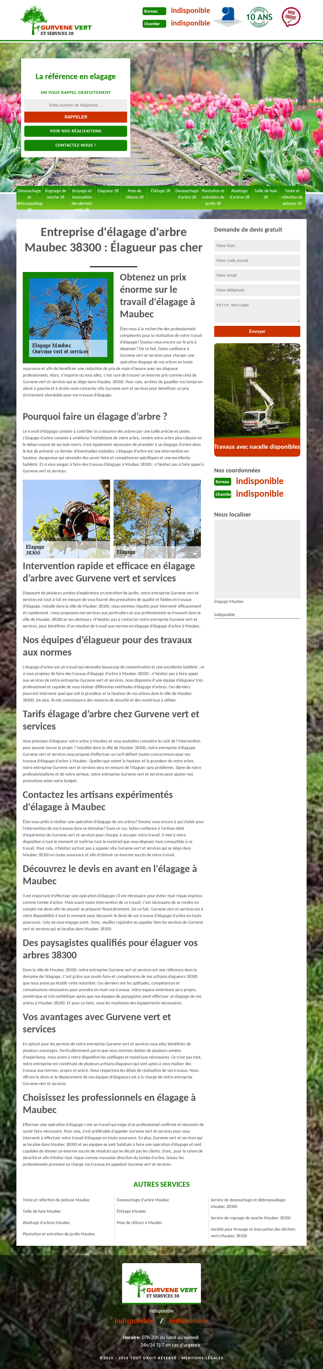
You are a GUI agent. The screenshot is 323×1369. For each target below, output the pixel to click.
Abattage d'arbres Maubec (46, 1223)
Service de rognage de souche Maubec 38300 (251, 1218)
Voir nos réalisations (76, 131)
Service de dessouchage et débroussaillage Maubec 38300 (248, 1203)
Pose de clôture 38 (135, 194)
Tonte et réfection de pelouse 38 (292, 197)
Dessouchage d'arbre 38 (187, 194)
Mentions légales (203, 1358)
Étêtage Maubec (131, 1211)
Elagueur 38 (108, 191)
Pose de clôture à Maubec (139, 1223)
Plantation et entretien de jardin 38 (213, 197)
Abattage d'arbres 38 (240, 194)
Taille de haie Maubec (42, 1211)
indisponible (190, 11)
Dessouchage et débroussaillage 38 (29, 199)
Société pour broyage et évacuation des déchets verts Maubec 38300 (253, 1233)
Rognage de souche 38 (55, 194)
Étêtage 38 (160, 191)
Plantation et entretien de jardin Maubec (59, 1234)
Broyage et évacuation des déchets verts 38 (82, 199)
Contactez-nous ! (76, 145)
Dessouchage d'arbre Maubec (143, 1200)
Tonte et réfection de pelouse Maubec (56, 1200)
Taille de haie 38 (265, 194)
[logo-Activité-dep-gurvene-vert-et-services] (55, 20)
